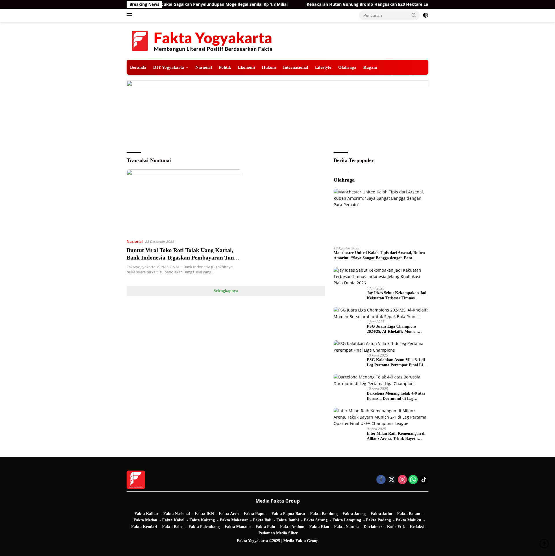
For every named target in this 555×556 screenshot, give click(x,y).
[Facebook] (381, 480)
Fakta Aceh (229, 514)
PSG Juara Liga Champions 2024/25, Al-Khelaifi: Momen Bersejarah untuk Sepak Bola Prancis (392, 329)
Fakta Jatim (381, 514)
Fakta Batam (408, 514)
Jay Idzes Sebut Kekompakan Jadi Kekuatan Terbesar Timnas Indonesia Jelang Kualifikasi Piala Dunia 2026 (397, 296)
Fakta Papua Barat (288, 514)
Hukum (269, 67)
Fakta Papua (255, 514)
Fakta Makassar (234, 520)
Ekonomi (246, 67)
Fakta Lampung (346, 520)
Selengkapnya (226, 291)
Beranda (138, 67)
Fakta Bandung (324, 514)
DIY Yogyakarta (168, 67)
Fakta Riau (319, 527)
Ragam (370, 67)
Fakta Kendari (144, 527)
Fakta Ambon (292, 527)
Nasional (203, 67)
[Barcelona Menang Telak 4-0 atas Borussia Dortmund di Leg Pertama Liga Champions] (381, 380)
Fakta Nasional (176, 514)
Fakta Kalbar (146, 514)
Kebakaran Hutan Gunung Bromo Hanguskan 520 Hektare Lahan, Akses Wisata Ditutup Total (383, 4)
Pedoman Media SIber (278, 533)
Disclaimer (373, 527)
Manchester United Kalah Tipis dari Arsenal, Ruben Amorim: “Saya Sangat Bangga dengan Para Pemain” (379, 256)
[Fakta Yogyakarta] (202, 40)
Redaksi (417, 527)
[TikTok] (423, 479)
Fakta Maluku (408, 520)
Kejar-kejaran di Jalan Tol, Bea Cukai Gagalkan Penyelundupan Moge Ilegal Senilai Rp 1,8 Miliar (178, 4)
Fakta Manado (238, 527)
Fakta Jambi (287, 520)
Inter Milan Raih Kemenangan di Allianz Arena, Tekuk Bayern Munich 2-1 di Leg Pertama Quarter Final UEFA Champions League (396, 436)
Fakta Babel (173, 527)
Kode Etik (396, 527)
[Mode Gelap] (425, 15)
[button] (414, 15)
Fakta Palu (265, 527)
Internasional (295, 67)
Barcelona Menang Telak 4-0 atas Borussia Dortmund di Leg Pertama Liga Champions (396, 396)
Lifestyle (323, 67)
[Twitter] (391, 480)
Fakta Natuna (346, 527)
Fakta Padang (378, 520)
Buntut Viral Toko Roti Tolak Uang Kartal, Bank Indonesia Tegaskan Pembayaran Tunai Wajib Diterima (182, 257)
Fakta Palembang (204, 527)
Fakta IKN (204, 514)
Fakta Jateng (354, 514)
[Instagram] (402, 480)
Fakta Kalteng (202, 520)
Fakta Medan (145, 520)
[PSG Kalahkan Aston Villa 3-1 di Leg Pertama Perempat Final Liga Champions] (381, 346)
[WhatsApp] (413, 480)
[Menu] (130, 15)
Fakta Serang (316, 520)
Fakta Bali (262, 520)
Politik (225, 67)
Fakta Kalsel (173, 520)
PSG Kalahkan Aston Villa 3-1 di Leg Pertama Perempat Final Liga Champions (397, 363)
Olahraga (347, 67)
